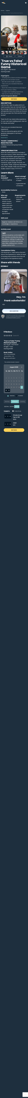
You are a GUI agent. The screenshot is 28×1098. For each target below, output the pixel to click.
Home (2, 10)
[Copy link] (7, 266)
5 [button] (17, 49)
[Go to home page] (3, 3)
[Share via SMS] (6, 266)
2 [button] (10, 49)
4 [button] (15, 49)
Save (20, 56)
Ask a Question (14, 311)
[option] (14, 33)
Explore (8, 10)
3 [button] (13, 49)
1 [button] (8, 49)
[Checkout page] (25, 3)
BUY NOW (14, 99)
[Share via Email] (4, 266)
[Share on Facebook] (1, 266)
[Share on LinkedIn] (2, 266)
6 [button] (20, 49)
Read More (4, 138)
